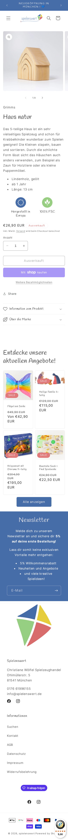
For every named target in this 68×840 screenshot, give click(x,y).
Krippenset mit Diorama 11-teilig (17, 468)
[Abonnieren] (56, 590)
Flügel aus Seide (16, 406)
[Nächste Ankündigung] (61, 5)
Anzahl (7, 237)
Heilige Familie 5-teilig (49, 393)
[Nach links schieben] (25, 98)
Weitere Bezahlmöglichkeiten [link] (34, 282)
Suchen (12, 726)
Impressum (15, 763)
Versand (20, 231)
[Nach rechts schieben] (42, 98)
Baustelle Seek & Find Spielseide (48, 468)
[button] (8, 18)
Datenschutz (16, 754)
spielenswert (27, 833)
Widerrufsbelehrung (22, 772)
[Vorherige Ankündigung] (7, 5)
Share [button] (12, 293)
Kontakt (12, 735)
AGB (10, 744)
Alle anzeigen (34, 502)
